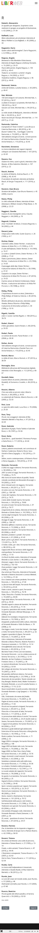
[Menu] (36, 3)
